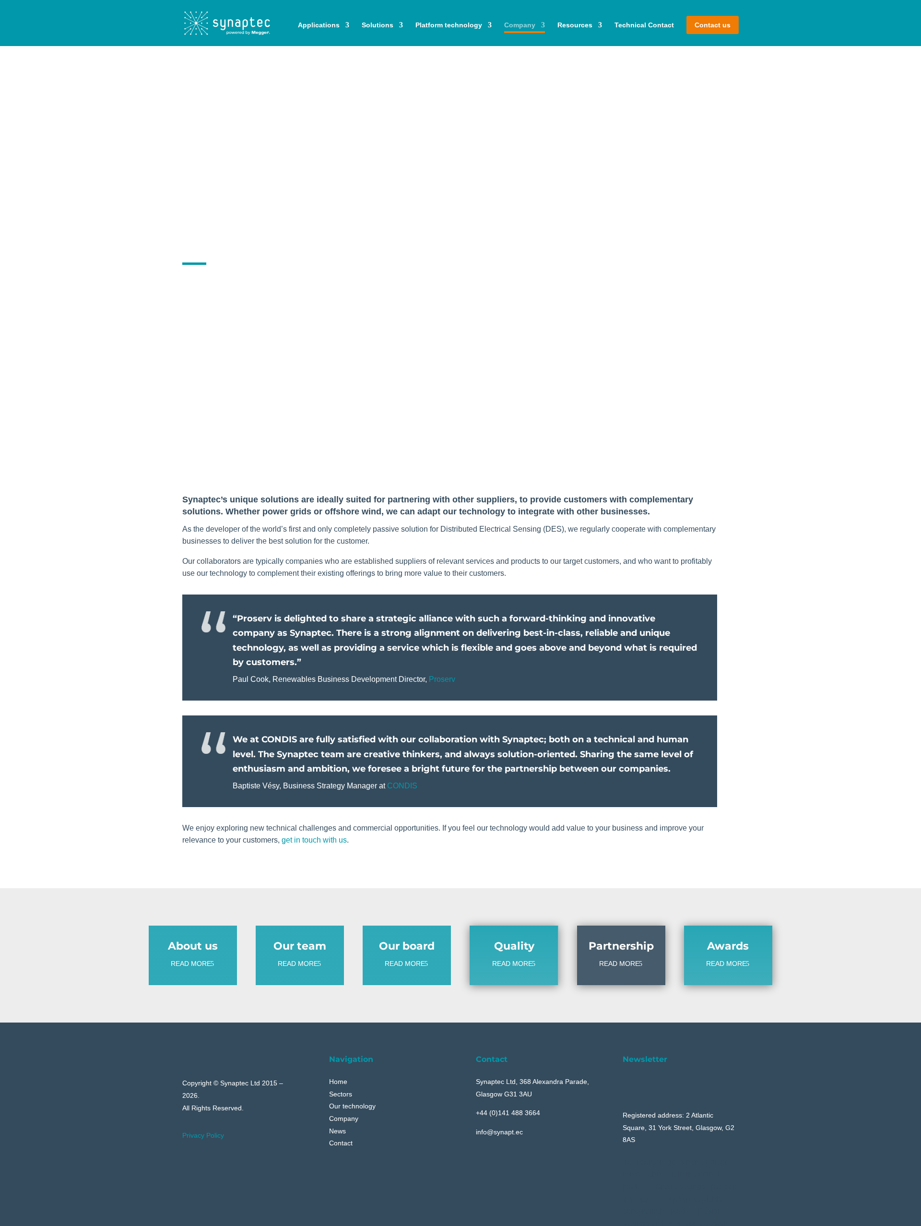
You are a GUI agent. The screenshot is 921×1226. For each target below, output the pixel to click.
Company (519, 25)
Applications (319, 25)
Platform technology (448, 25)
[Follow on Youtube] (630, 1083)
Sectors (340, 1094)
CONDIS (402, 786)
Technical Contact (644, 25)
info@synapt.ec (499, 1132)
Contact (341, 1143)
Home (338, 1081)
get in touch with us (314, 840)
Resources (574, 25)
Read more (191, 963)
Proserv (442, 679)
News (337, 1131)
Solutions (377, 25)
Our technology (352, 1106)
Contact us (713, 25)
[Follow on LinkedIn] (653, 1083)
